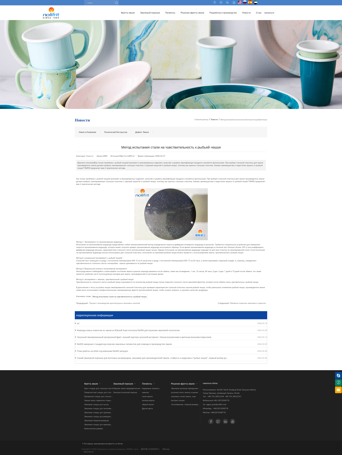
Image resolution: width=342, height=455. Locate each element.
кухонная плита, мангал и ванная (184, 392)
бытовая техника (177, 400)
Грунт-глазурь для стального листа (98, 388)
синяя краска (147, 396)
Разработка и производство (223, 12)
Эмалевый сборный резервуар (96, 420)
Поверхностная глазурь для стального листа (98, 392)
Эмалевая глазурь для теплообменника (98, 408)
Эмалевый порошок (150, 12)
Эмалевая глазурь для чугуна (96, 404)
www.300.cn (89, 451)
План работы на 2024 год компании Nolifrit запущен (102, 351)
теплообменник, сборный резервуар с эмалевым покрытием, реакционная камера (185, 404)
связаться (269, 12)
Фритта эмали (128, 12)
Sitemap (165, 449)
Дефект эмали (142, 132)
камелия (145, 392)
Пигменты (170, 12)
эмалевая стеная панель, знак (183, 396)
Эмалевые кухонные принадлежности (185, 388)
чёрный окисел (148, 404)
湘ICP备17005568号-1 (150, 449)
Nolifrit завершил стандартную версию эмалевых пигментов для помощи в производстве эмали (124, 344)
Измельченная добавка (93, 428)
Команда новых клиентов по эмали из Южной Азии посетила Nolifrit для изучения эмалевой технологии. (128, 330)
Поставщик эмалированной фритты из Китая (103, 443)
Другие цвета (147, 408)
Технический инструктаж (115, 132)
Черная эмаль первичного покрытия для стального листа (98, 400)
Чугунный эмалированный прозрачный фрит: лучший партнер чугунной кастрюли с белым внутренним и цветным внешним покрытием (144, 337)
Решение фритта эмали (192, 12)
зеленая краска (148, 400)
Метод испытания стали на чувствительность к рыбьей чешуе (120, 296)
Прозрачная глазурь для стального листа (98, 396)
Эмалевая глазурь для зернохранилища (98, 424)
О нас (259, 12)
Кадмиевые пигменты (150, 388)
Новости (246, 12)
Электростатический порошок (125, 392)
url (78, 323)
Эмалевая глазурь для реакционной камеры (98, 416)
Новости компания (87, 132)
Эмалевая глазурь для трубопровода (98, 412)
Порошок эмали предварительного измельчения (127, 388)
